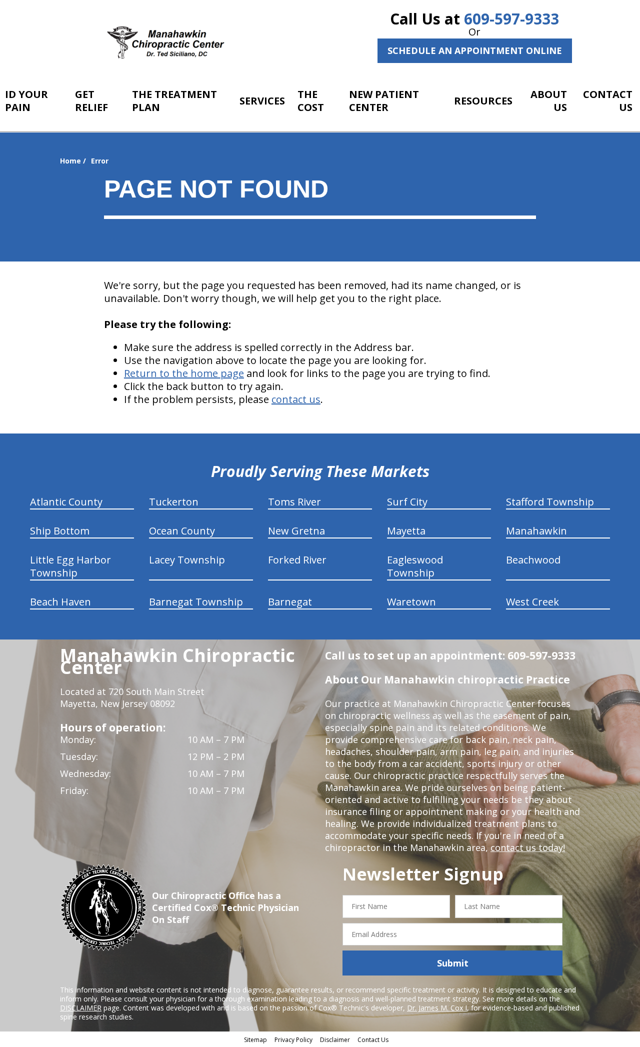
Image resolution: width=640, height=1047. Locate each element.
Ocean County (182, 531)
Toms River (294, 501)
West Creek (532, 601)
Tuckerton (173, 501)
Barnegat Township (196, 601)
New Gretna (296, 531)
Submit (452, 963)
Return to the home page (184, 373)
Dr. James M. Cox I (437, 1007)
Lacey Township (187, 559)
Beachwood (533, 559)
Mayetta (406, 531)
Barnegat (290, 601)
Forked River (297, 559)
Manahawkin (536, 531)
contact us (296, 399)
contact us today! (527, 848)
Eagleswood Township (415, 566)
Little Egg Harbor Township (70, 566)
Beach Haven (60, 601)
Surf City (407, 501)
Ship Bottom (60, 531)
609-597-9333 (511, 18)
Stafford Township (550, 501)
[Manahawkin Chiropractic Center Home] (166, 42)
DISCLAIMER (81, 1007)
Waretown (411, 601)
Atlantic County (66, 501)
